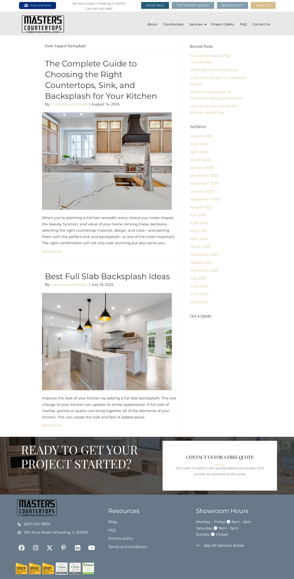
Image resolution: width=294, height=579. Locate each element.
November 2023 (204, 254)
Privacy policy (120, 538)
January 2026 (202, 167)
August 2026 (201, 136)
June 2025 (199, 223)
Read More (52, 251)
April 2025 (199, 239)
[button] (263, 5)
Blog (112, 522)
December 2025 (204, 175)
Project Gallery (222, 24)
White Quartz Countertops (214, 70)
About (152, 24)
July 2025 (198, 215)
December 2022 (204, 270)
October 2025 (202, 191)
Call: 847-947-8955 (98, 9)
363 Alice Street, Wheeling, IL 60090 (99, 3)
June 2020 (199, 294)
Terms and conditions (127, 547)
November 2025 (204, 183)
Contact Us (261, 24)
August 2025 (201, 207)
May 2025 (198, 231)
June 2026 (199, 144)
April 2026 (199, 152)
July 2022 (198, 278)
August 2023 (201, 262)
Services (196, 24)
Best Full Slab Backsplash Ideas (107, 276)
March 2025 (200, 246)
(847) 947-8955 (37, 524)
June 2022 (199, 286)
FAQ (243, 24)
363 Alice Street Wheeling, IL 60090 (56, 532)
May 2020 (198, 302)
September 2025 (205, 199)
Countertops (173, 24)
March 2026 (200, 160)
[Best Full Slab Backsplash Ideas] (107, 341)
